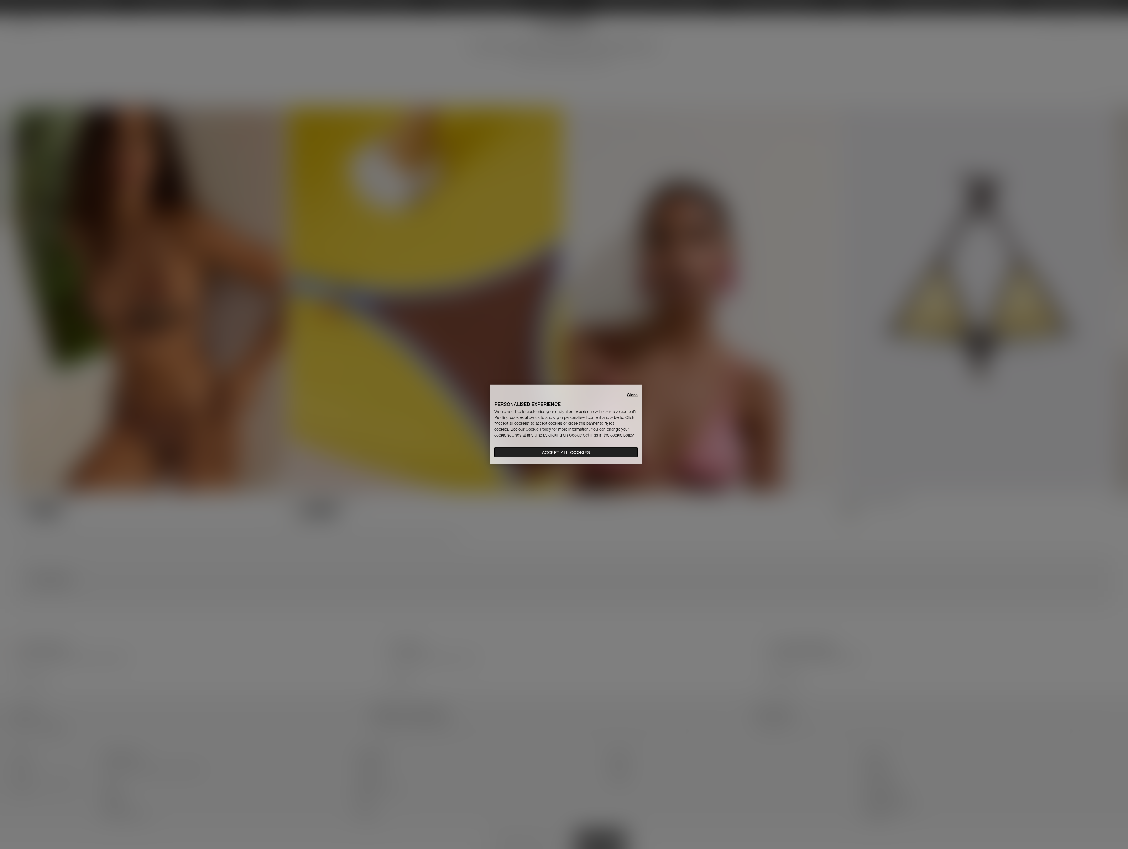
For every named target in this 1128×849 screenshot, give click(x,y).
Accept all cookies (566, 452)
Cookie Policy (538, 429)
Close (632, 395)
